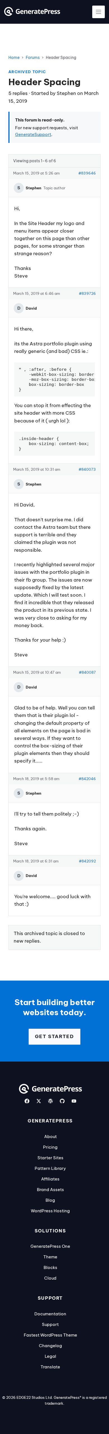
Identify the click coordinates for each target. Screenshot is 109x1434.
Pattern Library (50, 1168)
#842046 (87, 778)
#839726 (87, 293)
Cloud (50, 1278)
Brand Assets (50, 1189)
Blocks (50, 1267)
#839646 (87, 173)
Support (50, 1324)
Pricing (50, 1147)
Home (14, 57)
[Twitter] (39, 1101)
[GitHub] (62, 1101)
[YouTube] (74, 1101)
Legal (50, 1356)
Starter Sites (50, 1157)
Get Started (54, 1036)
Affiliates (50, 1179)
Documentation (50, 1313)
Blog (50, 1200)
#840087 (87, 672)
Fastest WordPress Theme (50, 1335)
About (50, 1136)
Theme (50, 1256)
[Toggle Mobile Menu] (98, 12)
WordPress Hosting (50, 1210)
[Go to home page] (32, 14)
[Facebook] (27, 1101)
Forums (33, 57)
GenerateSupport (33, 134)
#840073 (87, 469)
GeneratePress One (50, 1246)
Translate (50, 1367)
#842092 (87, 861)
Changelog (50, 1345)
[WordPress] (50, 1101)
